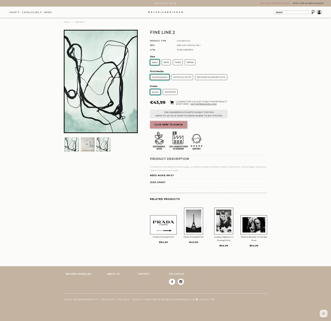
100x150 (190, 62)
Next (66, 3)
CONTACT (144, 274)
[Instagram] (181, 282)
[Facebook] (172, 282)
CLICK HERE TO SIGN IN (168, 124)
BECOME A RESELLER (78, 274)
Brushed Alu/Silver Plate (211, 77)
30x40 (155, 62)
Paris (194, 237)
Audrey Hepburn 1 (223, 239)
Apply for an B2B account (308, 3)
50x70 (166, 62)
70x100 (178, 62)
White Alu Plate (182, 77)
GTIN (152, 50)
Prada (163, 237)
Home (67, 22)
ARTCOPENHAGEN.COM (204, 104)
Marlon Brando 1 (254, 239)
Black (155, 92)
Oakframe (170, 92)
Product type (158, 41)
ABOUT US (113, 274)
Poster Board (159, 77)
